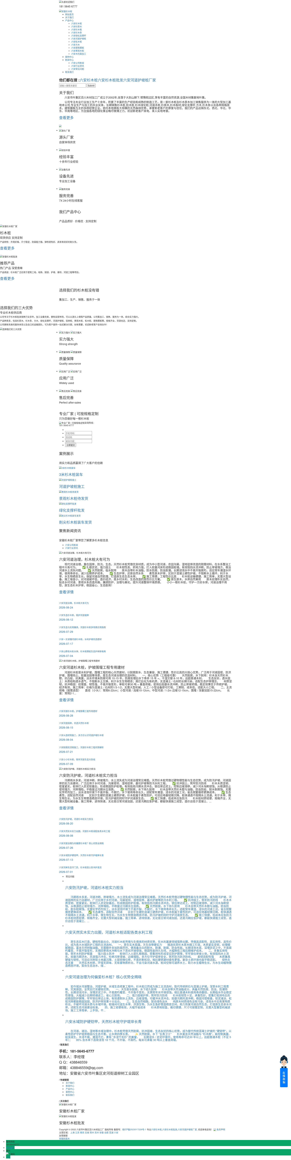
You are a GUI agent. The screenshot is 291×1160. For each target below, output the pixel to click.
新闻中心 (69, 59)
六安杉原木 (76, 26)
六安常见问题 (77, 68)
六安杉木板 (76, 29)
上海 (72, 1132)
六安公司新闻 (77, 62)
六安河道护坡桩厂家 (139, 79)
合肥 (106, 1132)
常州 (92, 1132)
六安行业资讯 (77, 65)
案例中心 (69, 56)
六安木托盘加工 (78, 53)
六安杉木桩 (76, 23)
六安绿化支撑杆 (78, 35)
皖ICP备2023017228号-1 (134, 1129)
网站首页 (69, 14)
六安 (116, 1132)
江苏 (77, 1132)
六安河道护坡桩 (78, 38)
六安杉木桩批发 (110, 79)
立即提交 (70, 444)
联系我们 (69, 71)
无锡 (87, 1132)
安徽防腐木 (64, 1138)
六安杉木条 (76, 32)
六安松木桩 (76, 41)
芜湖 (111, 1132)
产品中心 (69, 20)
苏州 (97, 1132)
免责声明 (221, 1129)
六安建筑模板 (77, 47)
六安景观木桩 (77, 50)
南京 (82, 1132)
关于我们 (69, 17)
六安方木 (75, 44)
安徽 (101, 1132)
